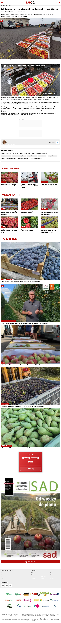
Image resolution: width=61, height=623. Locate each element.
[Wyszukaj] (59, 2)
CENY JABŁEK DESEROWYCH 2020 (19, 155)
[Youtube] (10, 585)
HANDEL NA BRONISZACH (11, 158)
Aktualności (33, 572)
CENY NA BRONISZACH (32, 155)
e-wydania (52, 578)
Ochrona (52, 574)
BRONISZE (9, 153)
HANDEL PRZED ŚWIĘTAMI (23, 158)
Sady (42, 572)
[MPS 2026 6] (30, 518)
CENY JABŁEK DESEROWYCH (42, 153)
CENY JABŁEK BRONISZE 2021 (35, 158)
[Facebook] (57, 142)
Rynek (9, 5)
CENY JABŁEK (27, 153)
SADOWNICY (15, 153)
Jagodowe (52, 572)
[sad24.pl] (30, 2)
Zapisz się (30, 469)
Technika (42, 578)
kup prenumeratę (30, 562)
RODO (2, 578)
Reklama (3, 574)
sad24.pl (3, 5)
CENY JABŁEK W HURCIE (52, 155)
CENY (21, 153)
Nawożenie (33, 578)
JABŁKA (3, 153)
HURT (33, 153)
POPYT (3, 158)
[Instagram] (6, 585)
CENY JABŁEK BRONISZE (6, 155)
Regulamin (3, 576)
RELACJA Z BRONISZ (42, 155)
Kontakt (3, 572)
